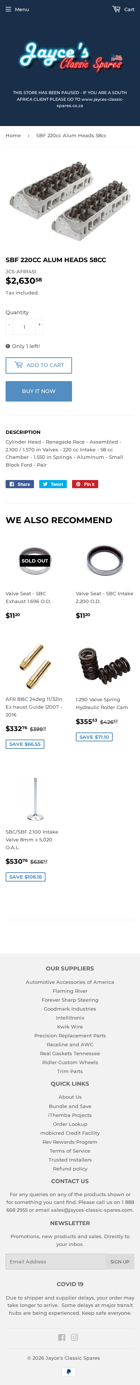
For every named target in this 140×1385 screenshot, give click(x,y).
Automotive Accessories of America (70, 982)
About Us (70, 1097)
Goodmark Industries (70, 1009)
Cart (128, 9)
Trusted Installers (70, 1160)
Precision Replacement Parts (70, 1035)
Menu (22, 9)
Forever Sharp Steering (70, 1000)
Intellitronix (70, 1018)
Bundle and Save (70, 1106)
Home (13, 135)
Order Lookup (70, 1124)
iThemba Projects (70, 1115)
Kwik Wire (70, 1027)
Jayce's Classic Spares (73, 1358)
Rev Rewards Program (70, 1142)
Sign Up (120, 1262)
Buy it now (39, 391)
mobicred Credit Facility (70, 1133)
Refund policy (70, 1169)
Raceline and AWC (70, 1044)
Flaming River (70, 991)
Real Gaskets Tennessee (70, 1053)
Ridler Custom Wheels (70, 1062)
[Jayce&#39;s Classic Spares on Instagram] (74, 1338)
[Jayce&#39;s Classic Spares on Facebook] (62, 1338)
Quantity (17, 312)
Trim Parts (70, 1071)
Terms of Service (70, 1151)
